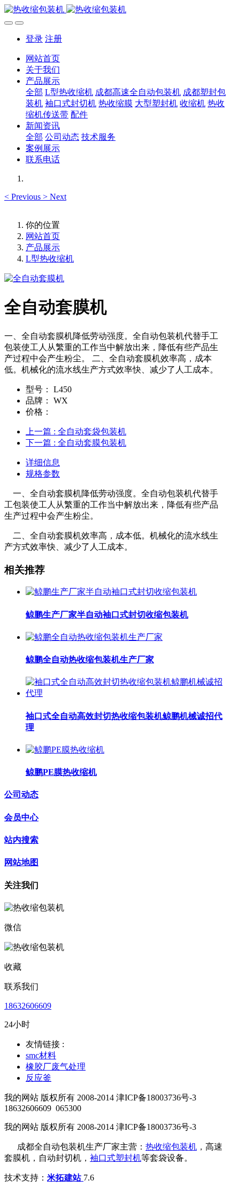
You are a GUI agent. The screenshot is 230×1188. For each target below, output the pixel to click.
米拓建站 (65, 1177)
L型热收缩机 (50, 258)
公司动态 (21, 794)
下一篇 (76, 442)
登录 (34, 38)
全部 (34, 92)
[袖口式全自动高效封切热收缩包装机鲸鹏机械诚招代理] (126, 693)
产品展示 (43, 247)
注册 (53, 38)
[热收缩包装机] (115, 9)
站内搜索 (21, 839)
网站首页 (43, 58)
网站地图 (21, 862)
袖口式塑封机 (115, 1157)
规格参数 (43, 473)
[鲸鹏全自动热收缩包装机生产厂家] (94, 636)
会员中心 (21, 817)
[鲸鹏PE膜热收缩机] (65, 749)
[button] (23, 196)
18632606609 (27, 1005)
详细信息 (43, 462)
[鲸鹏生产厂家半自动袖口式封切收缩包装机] (111, 591)
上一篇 (76, 431)
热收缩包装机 (171, 1146)
